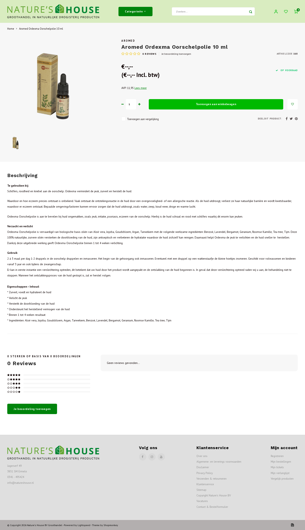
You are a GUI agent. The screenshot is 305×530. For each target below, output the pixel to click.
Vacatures (202, 501)
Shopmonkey (111, 525)
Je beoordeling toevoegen (176, 53)
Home (10, 28)
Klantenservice (205, 484)
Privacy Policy (204, 473)
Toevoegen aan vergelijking (143, 119)
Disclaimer (202, 467)
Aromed (128, 40)
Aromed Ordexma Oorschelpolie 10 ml (41, 28)
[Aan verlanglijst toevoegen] (292, 104)
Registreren (277, 456)
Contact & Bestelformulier (212, 507)
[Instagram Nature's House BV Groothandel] (152, 457)
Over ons (201, 456)
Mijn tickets (277, 467)
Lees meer (140, 88)
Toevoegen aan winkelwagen (216, 104)
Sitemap (201, 490)
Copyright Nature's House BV (213, 495)
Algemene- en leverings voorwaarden (218, 461)
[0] (296, 11)
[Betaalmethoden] (292, 525)
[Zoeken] (250, 11)
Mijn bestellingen (281, 461)
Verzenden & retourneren (211, 478)
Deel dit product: (270, 118)
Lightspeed (84, 525)
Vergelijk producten (282, 478)
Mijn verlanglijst (280, 473)
